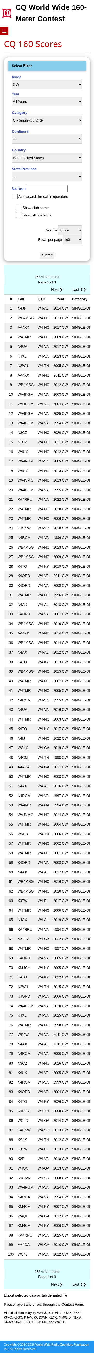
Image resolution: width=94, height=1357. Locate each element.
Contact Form (72, 1304)
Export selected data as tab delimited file (35, 1295)
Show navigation (4, 31)
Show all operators (37, 215)
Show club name (35, 208)
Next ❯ (58, 289)
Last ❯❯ (79, 289)
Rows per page (50, 240)
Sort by (51, 230)
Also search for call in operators (43, 196)
